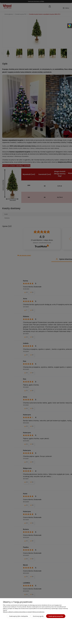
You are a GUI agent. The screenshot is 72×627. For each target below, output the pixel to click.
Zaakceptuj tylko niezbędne (18, 616)
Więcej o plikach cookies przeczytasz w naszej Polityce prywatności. (24, 612)
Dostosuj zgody (38, 616)
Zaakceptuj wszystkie (55, 616)
